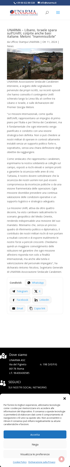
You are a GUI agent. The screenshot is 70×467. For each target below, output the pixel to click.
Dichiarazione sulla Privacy (41, 462)
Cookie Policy (20, 462)
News (10, 46)
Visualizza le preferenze (35, 454)
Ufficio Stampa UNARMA (25, 42)
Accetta (35, 434)
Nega (35, 444)
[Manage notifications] (61, 459)
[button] (64, 398)
